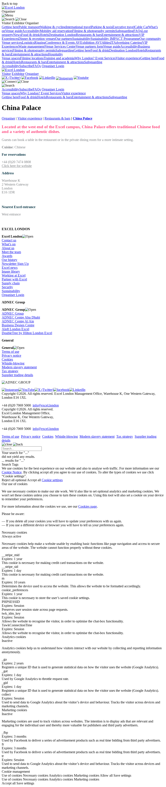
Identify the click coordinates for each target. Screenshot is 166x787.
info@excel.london (46, 405)
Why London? (85, 58)
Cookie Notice (12, 472)
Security (7, 287)
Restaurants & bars (89, 35)
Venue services (12, 42)
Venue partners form (89, 46)
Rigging (39, 42)
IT (111, 42)
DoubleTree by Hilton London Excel (27, 333)
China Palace (82, 118)
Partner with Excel (14, 279)
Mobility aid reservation (56, 31)
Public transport (29, 27)
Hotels (44, 35)
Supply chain (11, 283)
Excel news (10, 267)
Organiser (8, 118)
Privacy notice (11, 355)
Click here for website (17, 166)
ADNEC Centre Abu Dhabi (21, 317)
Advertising (121, 42)
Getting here (10, 27)
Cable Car (141, 27)
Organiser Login (53, 66)
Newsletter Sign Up (15, 264)
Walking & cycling (53, 27)
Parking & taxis (101, 27)
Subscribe (26, 66)
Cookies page (87, 506)
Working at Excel (14, 275)
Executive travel (123, 27)
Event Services (105, 58)
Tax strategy (10, 371)
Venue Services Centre (60, 46)
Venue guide (13, 31)
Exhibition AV (90, 42)
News (17, 35)
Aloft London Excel (15, 329)
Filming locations (32, 58)
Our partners (63, 38)
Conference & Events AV (62, 42)
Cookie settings (52, 480)
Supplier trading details (17, 375)
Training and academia (59, 58)
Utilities (105, 42)
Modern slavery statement (19, 367)
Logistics (28, 42)
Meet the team (11, 252)
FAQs (137, 31)
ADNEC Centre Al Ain (18, 321)
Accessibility (31, 31)
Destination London (62, 35)
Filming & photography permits (93, 31)
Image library (11, 271)
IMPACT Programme (124, 38)
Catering (136, 42)
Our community (150, 38)
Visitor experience (128, 58)
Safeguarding (124, 31)
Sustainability (81, 38)
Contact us (9, 240)
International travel (78, 27)
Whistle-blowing (13, 363)
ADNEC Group (13, 313)
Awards (7, 256)
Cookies (7, 359)
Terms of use (10, 351)
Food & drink (30, 35)
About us (8, 248)
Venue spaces (11, 58)
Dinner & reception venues (36, 38)
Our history (9, 260)
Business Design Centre (18, 325)
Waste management (31, 46)
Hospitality (55, 54)
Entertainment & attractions (120, 35)
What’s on (9, 244)
